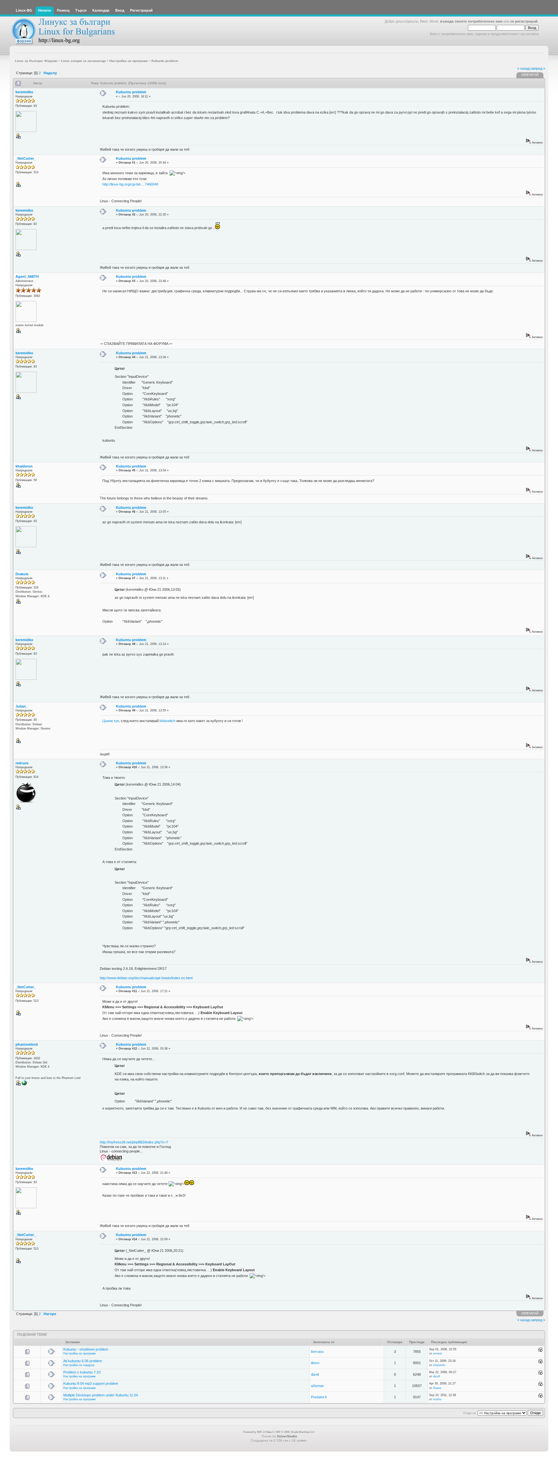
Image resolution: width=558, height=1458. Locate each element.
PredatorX (319, 1397)
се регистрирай (524, 21)
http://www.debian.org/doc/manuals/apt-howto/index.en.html (146, 978)
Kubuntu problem (131, 92)
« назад (523, 68)
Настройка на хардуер (78, 1365)
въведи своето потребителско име (471, 21)
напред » (538, 68)
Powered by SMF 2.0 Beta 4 (258, 1432)
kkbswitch (167, 721)
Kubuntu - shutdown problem (85, 1349)
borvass (317, 1351)
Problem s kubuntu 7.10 (81, 1372)
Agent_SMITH (27, 276)
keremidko (24, 92)
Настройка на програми (79, 1353)
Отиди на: (470, 1413)
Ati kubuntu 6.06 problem (82, 1361)
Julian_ (22, 706)
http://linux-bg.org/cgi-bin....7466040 (130, 184)
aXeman (317, 1386)
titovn (315, 1363)
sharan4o (439, 1365)
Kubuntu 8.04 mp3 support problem (90, 1383)
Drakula (22, 574)
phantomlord (27, 1044)
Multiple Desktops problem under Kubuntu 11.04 (100, 1395)
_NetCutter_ (26, 158)
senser (437, 1353)
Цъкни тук (110, 721)
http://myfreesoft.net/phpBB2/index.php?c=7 (134, 1142)
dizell (315, 1374)
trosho (437, 1399)
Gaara (437, 1388)
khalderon (24, 466)
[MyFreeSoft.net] (24, 1084)
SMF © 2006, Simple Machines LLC (295, 1432)
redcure (22, 763)
